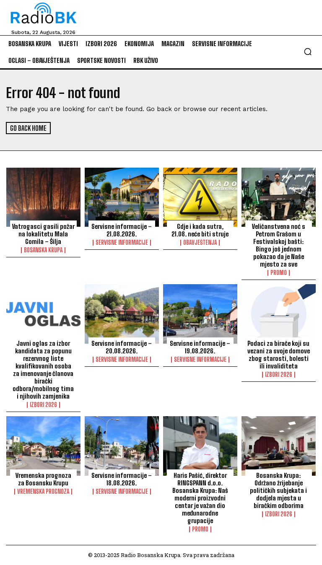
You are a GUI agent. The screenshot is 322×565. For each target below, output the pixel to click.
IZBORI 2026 (43, 405)
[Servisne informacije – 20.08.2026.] (122, 314)
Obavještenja (200, 243)
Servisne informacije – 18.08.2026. (121, 479)
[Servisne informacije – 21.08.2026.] (122, 197)
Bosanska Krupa (43, 250)
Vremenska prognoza (43, 492)
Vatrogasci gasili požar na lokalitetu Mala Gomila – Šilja (43, 234)
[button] (307, 51)
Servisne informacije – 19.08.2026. (200, 347)
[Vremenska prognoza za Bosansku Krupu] (43, 446)
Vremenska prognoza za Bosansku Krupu (43, 479)
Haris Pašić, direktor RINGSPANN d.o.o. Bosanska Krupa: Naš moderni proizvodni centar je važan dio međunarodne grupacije (200, 498)
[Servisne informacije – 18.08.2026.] (122, 446)
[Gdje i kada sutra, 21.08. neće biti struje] (200, 197)
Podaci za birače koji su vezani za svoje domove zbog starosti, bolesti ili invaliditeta (278, 355)
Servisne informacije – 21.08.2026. (121, 230)
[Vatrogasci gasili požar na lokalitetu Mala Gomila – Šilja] (43, 197)
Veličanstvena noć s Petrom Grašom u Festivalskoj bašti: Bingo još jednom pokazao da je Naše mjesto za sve (278, 245)
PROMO (278, 273)
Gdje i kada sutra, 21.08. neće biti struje (200, 230)
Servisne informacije (122, 243)
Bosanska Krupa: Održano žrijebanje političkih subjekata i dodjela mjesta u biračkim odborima (278, 490)
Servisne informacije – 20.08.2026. (121, 347)
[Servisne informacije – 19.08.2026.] (200, 314)
